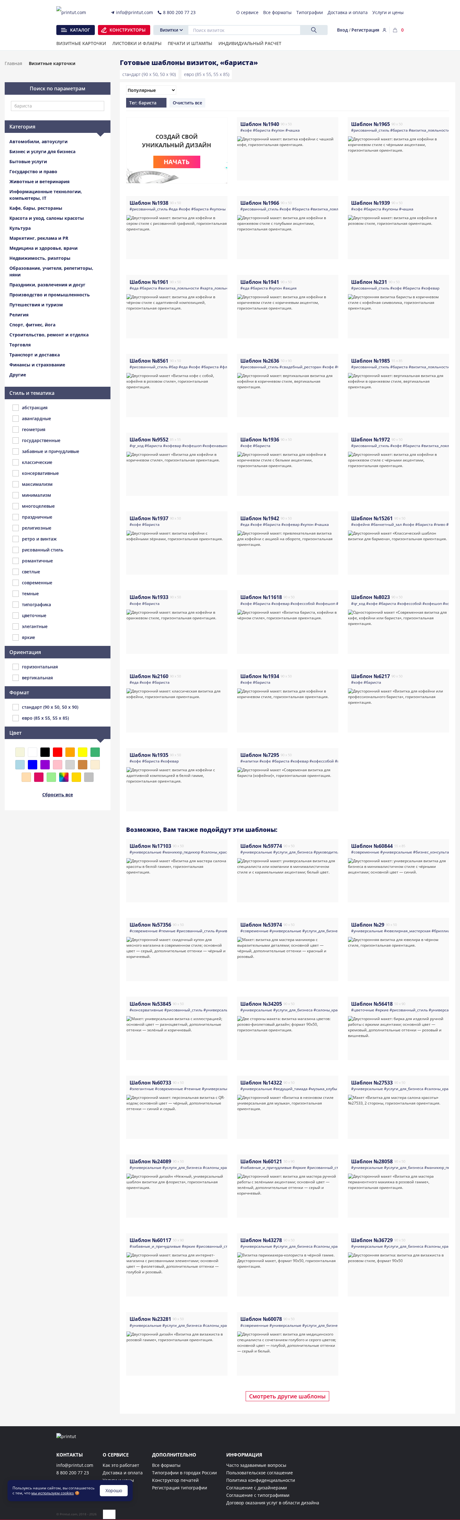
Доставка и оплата (123, 1473)
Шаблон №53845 (150, 1004)
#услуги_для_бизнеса (293, 852)
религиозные (36, 528)
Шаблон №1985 (370, 361)
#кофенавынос (216, 445)
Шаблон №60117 (150, 1240)
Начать (177, 162)
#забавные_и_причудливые (266, 1167)
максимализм (37, 484)
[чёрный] (45, 752)
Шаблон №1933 (149, 597)
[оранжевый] (70, 752)
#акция (290, 288)
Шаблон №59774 (261, 846)
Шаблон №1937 (149, 518)
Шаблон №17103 (150, 846)
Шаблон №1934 (259, 676)
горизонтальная (40, 667)
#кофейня (360, 524)
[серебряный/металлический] (89, 777)
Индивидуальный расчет (249, 43)
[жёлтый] (82, 752)
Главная (13, 63)
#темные (167, 931)
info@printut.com (74, 1465)
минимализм (36, 495)
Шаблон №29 (367, 925)
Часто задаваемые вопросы (256, 1465)
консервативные (40, 473)
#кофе (246, 130)
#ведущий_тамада (290, 1088)
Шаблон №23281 (150, 1319)
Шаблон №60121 (261, 1161)
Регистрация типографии (179, 1488)
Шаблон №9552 (149, 439)
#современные (365, 852)
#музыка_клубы (323, 1088)
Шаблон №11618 (261, 597)
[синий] (32, 764)
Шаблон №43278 (261, 1240)
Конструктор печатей (175, 1480)
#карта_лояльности (218, 288)
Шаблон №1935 (149, 755)
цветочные (34, 615)
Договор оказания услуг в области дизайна (272, 1503)
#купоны (218, 209)
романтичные (37, 561)
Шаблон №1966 (259, 203)
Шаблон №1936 (259, 439)
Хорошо (113, 1490)
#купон (277, 130)
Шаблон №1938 (149, 203)
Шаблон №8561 (149, 361)
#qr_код (137, 445)
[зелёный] (95, 752)
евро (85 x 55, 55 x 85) (206, 74)
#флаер (227, 367)
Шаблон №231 (369, 282)
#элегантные (142, 1088)
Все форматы (166, 1465)
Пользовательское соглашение (259, 1473)
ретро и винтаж (39, 539)
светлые (31, 572)
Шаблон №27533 (372, 1083)
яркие (28, 637)
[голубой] (20, 764)
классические (37, 462)
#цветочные (362, 1010)
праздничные (37, 517)
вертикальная (37, 678)
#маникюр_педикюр (181, 852)
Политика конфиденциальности (260, 1480)
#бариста (261, 130)
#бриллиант (443, 931)
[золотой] (76, 777)
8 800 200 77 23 (72, 1473)
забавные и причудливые (50, 451)
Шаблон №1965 (370, 124)
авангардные (36, 418)
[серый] (70, 764)
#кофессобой (302, 603)
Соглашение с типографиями (257, 1495)
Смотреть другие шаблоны (287, 1396)
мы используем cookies (52, 1493)
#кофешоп (192, 445)
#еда (173, 209)
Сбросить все (57, 795)
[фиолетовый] (45, 764)
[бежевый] (20, 752)
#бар (173, 367)
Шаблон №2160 (149, 676)
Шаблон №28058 (372, 1161)
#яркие (382, 1010)
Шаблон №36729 (372, 1240)
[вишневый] (38, 777)
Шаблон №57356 (150, 925)
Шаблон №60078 (261, 1319)
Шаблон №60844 (372, 846)
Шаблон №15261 (372, 518)
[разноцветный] (64, 777)
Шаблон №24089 (150, 1161)
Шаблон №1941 (259, 282)
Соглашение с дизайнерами (256, 1488)
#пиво (439, 524)
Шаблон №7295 (259, 755)
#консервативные (146, 1010)
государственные (41, 440)
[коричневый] (82, 764)
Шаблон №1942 (259, 518)
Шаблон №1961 (149, 282)
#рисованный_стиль (370, 130)
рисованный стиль (42, 550)
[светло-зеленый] (51, 777)
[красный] (57, 752)
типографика (36, 604)
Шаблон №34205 (261, 1004)
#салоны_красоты (217, 852)
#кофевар (430, 288)
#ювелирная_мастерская (407, 931)
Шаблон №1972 (370, 439)
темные (30, 593)
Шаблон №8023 (370, 597)
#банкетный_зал (386, 524)
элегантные (35, 626)
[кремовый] (95, 764)
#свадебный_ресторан (300, 367)
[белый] (32, 752)
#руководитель (328, 852)
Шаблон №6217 (370, 676)
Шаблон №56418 (372, 1004)
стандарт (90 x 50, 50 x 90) (149, 74)
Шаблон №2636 (259, 361)
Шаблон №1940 (259, 124)
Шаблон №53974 (261, 925)
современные (37, 583)
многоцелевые (38, 506)
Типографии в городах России (184, 1473)
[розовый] (57, 764)
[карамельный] (26, 777)
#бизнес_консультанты (434, 852)
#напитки (249, 761)
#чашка (292, 130)
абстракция (35, 407)
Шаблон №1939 (370, 203)
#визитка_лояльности (429, 130)
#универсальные (145, 852)
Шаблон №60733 (150, 1083)
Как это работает (121, 1465)
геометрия (33, 429)
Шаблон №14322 (261, 1083)
